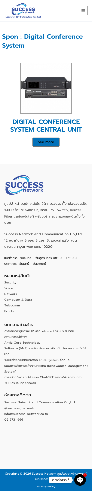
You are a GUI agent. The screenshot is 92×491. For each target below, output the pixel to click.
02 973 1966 (13, 419)
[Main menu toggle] (83, 10)
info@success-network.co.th (26, 413)
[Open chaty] (80, 480)
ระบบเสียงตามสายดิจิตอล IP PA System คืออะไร (37, 360)
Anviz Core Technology (22, 342)
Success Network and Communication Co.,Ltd (39, 402)
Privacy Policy (46, 486)
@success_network (19, 408)
